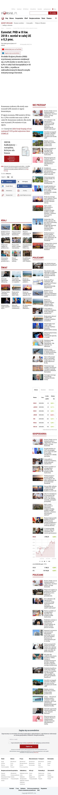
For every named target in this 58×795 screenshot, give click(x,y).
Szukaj (54, 13)
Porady (49, 778)
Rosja (2, 761)
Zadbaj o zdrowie (7, 25)
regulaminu (30, 743)
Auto (39, 777)
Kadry (30, 775)
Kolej (39, 765)
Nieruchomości (33, 759)
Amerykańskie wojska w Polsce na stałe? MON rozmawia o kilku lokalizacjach (27, 246)
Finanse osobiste (19, 23)
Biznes (12, 759)
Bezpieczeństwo (6, 770)
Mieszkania (31, 763)
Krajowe (3, 773)
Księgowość (32, 777)
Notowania (51, 759)
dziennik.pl (19, 9)
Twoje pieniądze (15, 778)
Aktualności (13, 761)
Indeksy (49, 761)
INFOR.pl (13, 9)
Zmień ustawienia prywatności (27, 790)
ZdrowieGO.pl (33, 9)
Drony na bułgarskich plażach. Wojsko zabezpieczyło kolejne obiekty (27, 280)
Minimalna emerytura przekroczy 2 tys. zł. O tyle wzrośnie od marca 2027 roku (5, 259)
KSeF (11, 765)
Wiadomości (41, 773)
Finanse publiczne (15, 775)
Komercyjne (32, 765)
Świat (2, 759)
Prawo (30, 773)
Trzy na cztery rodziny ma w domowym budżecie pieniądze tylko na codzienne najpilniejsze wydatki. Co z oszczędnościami (16, 233)
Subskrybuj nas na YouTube (13, 49)
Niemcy (3, 765)
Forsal (2, 28)
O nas (17, 788)
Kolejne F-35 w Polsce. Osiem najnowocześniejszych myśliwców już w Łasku (5, 233)
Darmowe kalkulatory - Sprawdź (12, 158)
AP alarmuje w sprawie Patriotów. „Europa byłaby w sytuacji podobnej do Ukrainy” (27, 306)
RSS (38, 790)
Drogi (39, 763)
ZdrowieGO (51, 770)
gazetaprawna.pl (47, 9)
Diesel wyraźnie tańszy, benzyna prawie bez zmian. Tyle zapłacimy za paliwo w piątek (16, 259)
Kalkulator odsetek (24, 780)
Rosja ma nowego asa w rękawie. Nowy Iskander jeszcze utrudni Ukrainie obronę (27, 293)
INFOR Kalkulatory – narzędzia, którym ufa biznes (10, 147)
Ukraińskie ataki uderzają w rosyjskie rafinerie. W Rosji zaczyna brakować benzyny (16, 280)
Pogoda (40, 778)
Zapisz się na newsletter (12, 53)
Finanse (12, 767)
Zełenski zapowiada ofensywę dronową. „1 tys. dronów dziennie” (4, 280)
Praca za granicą (24, 767)
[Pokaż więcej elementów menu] (56, 18)
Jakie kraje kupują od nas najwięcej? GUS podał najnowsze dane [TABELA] (16, 131)
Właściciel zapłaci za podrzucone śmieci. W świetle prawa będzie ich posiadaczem (5, 246)
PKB (8, 177)
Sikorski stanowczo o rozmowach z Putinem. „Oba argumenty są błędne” (16, 306)
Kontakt (12, 788)
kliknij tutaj (36, 752)
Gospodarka (8, 28)
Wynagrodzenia (23, 763)
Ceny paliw (29, 23)
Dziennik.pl (41, 770)
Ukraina (3, 763)
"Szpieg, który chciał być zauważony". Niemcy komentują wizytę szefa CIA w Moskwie (5, 293)
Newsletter (40, 9)
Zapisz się (29, 746)
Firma (11, 763)
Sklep (55, 9)
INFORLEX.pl (25, 9)
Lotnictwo (40, 767)
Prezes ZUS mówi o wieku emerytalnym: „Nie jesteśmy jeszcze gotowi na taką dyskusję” (16, 246)
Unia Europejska (5, 767)
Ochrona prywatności (33, 788)
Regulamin (44, 788)
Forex (49, 765)
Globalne (3, 775)
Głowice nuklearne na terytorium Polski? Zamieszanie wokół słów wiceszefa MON (27, 233)
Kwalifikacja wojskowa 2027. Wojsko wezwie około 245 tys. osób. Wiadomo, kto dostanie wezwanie (27, 259)
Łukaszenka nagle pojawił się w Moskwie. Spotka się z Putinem (5, 306)
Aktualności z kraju (5, 777)
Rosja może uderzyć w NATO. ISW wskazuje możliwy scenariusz (15, 293)
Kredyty (12, 777)
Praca (21, 759)
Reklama (23, 788)
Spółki (49, 763)
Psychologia (50, 777)
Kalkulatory (23, 770)
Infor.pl (31, 770)
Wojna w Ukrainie (40, 23)
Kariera (21, 765)
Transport (41, 759)
